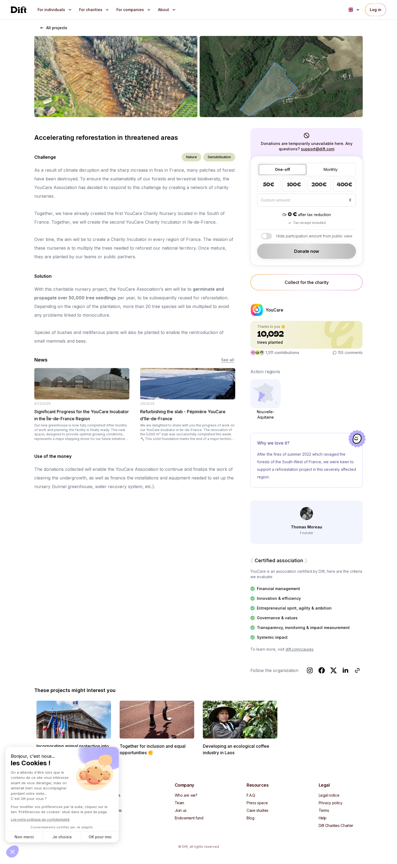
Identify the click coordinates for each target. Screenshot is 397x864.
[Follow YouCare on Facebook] (321, 670)
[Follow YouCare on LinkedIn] (345, 670)
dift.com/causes (299, 649)
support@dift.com (317, 149)
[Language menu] (355, 9)
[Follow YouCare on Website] (357, 670)
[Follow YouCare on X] (333, 670)
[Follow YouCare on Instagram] (309, 670)
